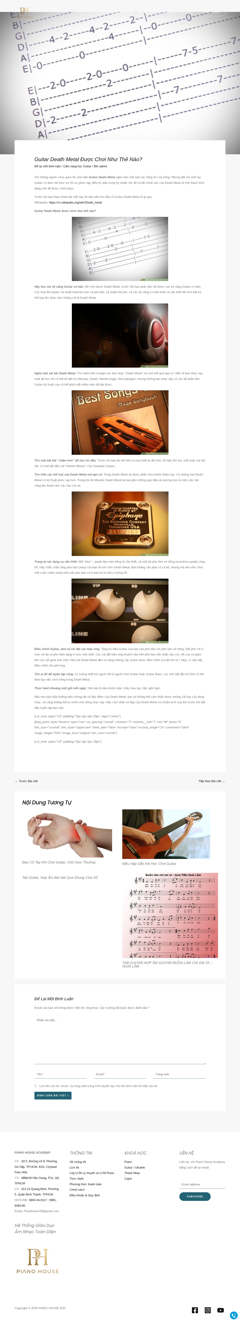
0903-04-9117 (38, 1200)
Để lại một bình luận (47, 166)
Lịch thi (74, 1167)
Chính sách (77, 1189)
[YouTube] (220, 1310)
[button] (211, 12)
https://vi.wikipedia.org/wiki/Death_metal (75, 202)
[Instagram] (208, 1310)
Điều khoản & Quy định (85, 1195)
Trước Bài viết (26, 781)
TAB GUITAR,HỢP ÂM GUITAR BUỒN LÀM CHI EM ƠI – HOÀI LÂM (167, 964)
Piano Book (136, 12)
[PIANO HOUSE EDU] (24, 12)
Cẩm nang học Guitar (77, 166)
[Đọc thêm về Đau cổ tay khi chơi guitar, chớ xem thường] (67, 833)
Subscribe (195, 1196)
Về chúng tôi (186, 12)
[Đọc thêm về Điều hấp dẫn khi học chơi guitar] (166, 834)
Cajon (128, 1178)
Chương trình (115, 12)
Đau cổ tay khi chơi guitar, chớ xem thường (58, 862)
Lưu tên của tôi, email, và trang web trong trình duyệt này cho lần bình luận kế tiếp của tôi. (98, 1086)
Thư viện (155, 12)
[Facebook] (195, 1310)
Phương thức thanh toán (86, 1184)
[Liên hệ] (234, 1315)
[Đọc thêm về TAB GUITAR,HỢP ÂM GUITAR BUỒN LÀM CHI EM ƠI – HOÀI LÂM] (170, 915)
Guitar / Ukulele (134, 1167)
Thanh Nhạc (132, 1173)
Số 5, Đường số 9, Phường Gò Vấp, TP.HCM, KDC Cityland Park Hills (36, 1167)
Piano (128, 1162)
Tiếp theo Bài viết (212, 781)
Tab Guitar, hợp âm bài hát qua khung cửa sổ (60, 877)
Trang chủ (99, 12)
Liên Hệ (171, 12)
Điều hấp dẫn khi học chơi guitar (149, 864)
